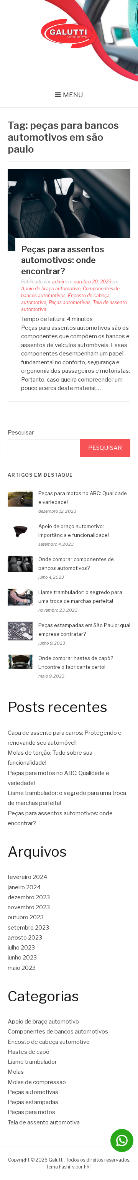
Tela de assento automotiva (44, 1122)
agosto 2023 (25, 937)
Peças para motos (31, 1112)
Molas (16, 1071)
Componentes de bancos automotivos (58, 1031)
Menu (73, 95)
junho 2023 (22, 957)
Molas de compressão (37, 1082)
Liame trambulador (32, 1061)
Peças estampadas (33, 1102)
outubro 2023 (26, 917)
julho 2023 (21, 947)
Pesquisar (21, 432)
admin (59, 282)
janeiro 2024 (24, 887)
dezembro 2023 (29, 897)
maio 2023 (22, 967)
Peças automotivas (69, 302)
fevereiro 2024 (27, 877)
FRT (88, 1167)
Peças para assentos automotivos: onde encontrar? (62, 260)
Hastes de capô (28, 1051)
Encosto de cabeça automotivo (49, 1041)
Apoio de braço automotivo (50, 288)
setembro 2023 (28, 927)
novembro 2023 (29, 907)
